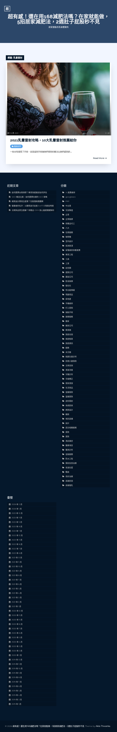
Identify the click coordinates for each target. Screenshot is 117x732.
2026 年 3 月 (17, 504)
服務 (67, 348)
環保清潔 (69, 383)
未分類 (68, 352)
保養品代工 (70, 223)
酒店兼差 (69, 441)
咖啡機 (68, 237)
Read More (99, 158)
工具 (67, 259)
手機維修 (69, 303)
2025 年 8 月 (17, 526)
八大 (67, 228)
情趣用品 (69, 294)
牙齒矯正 (69, 379)
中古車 (68, 206)
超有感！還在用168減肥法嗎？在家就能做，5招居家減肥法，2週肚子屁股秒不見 (58, 19)
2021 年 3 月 (17, 597)
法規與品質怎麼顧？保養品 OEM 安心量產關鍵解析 (33, 210)
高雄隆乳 (69, 485)
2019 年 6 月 (17, 686)
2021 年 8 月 (17, 575)
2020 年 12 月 (17, 611)
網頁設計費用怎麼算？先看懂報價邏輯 (27, 201)
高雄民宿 (69, 481)
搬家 (67, 321)
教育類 (68, 330)
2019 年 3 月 (17, 699)
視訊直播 (69, 419)
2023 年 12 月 (17, 535)
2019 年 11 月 (17, 664)
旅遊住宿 (69, 334)
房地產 (68, 299)
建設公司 (69, 277)
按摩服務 (69, 316)
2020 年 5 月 (17, 637)
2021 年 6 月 (17, 584)
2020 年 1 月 (17, 655)
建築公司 (69, 272)
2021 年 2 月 (17, 602)
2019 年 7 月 (17, 682)
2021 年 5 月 (17, 588)
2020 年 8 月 (17, 624)
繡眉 (67, 414)
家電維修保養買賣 (72, 250)
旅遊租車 (69, 339)
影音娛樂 (69, 281)
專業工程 (69, 254)
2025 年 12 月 (17, 513)
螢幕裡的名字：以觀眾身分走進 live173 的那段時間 (33, 206)
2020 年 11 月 (17, 615)
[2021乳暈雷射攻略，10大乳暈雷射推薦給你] (58, 99)
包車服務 (69, 232)
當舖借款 (69, 392)
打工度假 (69, 308)
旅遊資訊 (69, 343)
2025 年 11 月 (17, 517)
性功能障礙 (70, 290)
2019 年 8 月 (17, 677)
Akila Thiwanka (103, 726)
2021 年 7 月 (17, 580)
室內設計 (69, 241)
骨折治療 (69, 476)
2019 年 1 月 (16, 704)
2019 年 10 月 (17, 668)
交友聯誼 (69, 210)
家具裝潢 (69, 245)
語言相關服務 (71, 427)
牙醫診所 (69, 374)
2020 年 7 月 (17, 628)
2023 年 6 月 (17, 553)
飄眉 (67, 472)
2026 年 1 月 (17, 509)
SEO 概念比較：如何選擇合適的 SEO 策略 (29, 197)
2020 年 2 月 (17, 651)
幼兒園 (68, 268)
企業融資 (69, 219)
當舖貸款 (69, 396)
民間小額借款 (71, 361)
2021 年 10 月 (17, 566)
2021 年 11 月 (17, 562)
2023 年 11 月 (17, 540)
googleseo (70, 197)
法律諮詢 (69, 365)
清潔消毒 (69, 370)
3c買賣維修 (70, 192)
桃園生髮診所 (71, 356)
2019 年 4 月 (17, 695)
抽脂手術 (69, 312)
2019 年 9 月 (17, 673)
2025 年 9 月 (17, 522)
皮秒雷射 (69, 401)
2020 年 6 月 (17, 633)
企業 (67, 214)
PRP (67, 201)
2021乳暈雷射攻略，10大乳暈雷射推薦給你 (43, 140)
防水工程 (69, 458)
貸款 (67, 432)
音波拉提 (69, 467)
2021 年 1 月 (16, 606)
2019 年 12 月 (17, 659)
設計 (67, 423)
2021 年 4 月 (17, 593)
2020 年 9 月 (17, 619)
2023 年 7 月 (17, 548)
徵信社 (68, 285)
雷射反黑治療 (71, 463)
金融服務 (69, 454)
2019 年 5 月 (17, 690)
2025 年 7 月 (17, 531)
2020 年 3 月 (17, 646)
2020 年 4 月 (17, 642)
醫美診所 (17, 146)
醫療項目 (69, 445)
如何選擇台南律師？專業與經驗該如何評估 (29, 192)
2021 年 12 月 (17, 557)
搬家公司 (69, 325)
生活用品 (69, 387)
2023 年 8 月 (17, 544)
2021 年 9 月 (17, 571)
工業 (67, 263)
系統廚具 (69, 405)
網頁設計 (69, 410)
